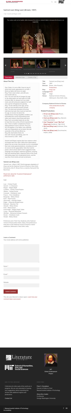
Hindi (51, 91)
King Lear (52, 89)
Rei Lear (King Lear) (50, 126)
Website (6, 282)
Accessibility (7, 410)
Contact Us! (8, 398)
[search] (52, 2)
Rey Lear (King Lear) (50, 130)
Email (6, 274)
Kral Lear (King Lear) (50, 118)
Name (6, 266)
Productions (53, 87)
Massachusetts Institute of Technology (16, 408)
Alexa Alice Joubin (42, 394)
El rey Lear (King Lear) (51, 114)
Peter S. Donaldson (43, 386)
